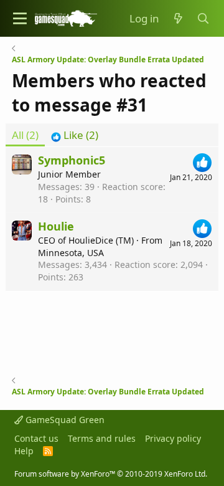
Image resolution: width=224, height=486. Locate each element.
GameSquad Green (64, 420)
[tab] (75, 135)
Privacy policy (173, 438)
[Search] (203, 19)
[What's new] (178, 19)
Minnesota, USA (71, 253)
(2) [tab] (25, 135)
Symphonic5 (71, 160)
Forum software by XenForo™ (110, 474)
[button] (20, 18)
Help (24, 451)
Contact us (36, 438)
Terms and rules (102, 438)
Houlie (56, 226)
